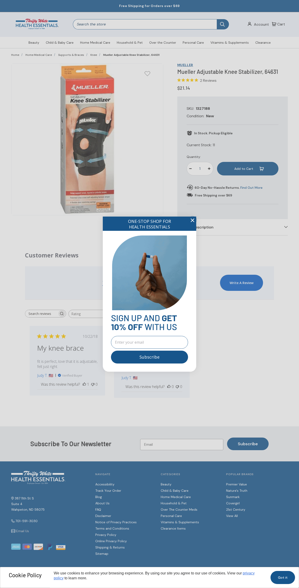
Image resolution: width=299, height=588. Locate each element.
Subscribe (149, 357)
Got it (283, 577)
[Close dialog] (192, 220)
